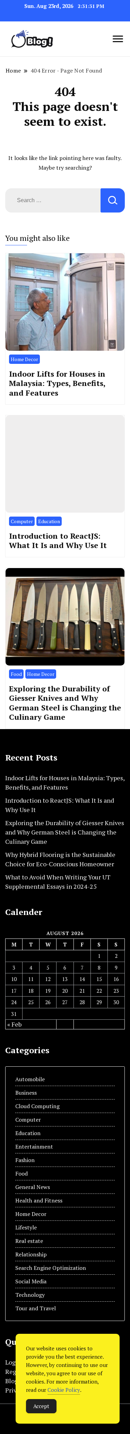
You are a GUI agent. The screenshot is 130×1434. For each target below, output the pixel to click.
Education (49, 521)
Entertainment (34, 1146)
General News (32, 1187)
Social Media (30, 1281)
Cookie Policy (63, 1389)
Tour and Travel (35, 1308)
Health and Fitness (38, 1200)
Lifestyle (26, 1227)
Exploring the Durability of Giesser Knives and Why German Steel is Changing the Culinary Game (65, 702)
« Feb (14, 1024)
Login (13, 1362)
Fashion (25, 1160)
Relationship (31, 1254)
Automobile (30, 1079)
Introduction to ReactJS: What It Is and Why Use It (58, 540)
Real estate (29, 1241)
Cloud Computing (37, 1106)
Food (16, 674)
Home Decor (24, 359)
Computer (22, 521)
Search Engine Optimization (50, 1268)
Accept (41, 1406)
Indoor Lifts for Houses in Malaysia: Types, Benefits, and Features (57, 383)
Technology (30, 1295)
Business (26, 1092)
